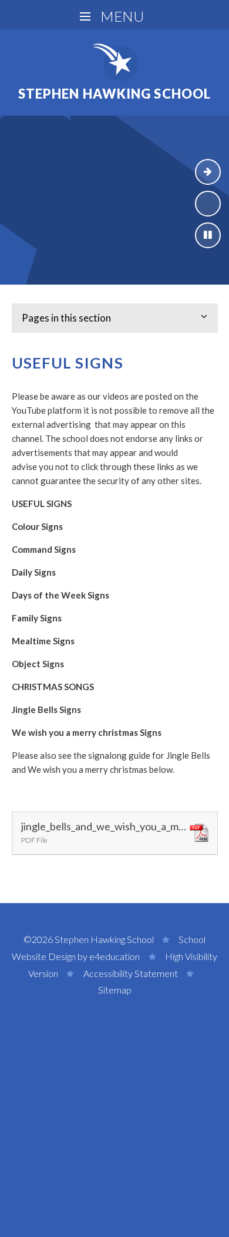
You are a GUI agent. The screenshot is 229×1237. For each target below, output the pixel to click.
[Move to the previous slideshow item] (208, 204)
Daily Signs (34, 572)
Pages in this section (66, 318)
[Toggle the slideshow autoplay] (208, 235)
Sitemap (115, 989)
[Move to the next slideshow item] (208, 172)
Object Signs (38, 663)
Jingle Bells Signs (46, 709)
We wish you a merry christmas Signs (86, 732)
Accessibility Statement (130, 973)
